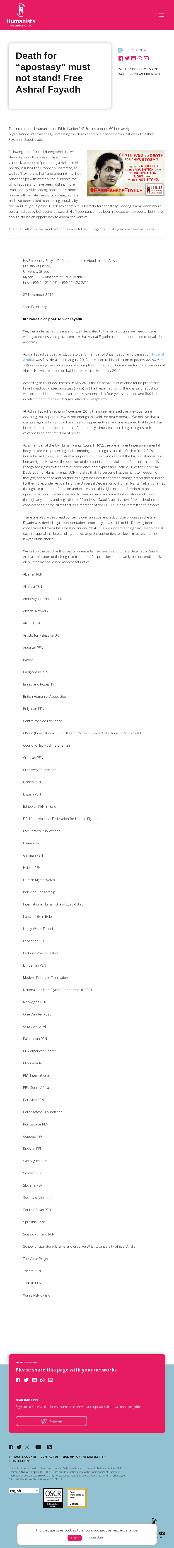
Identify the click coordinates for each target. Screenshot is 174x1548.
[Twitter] (19, 1446)
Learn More (96, 1537)
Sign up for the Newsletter (84, 1457)
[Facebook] (11, 1446)
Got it (74, 1538)
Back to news (137, 50)
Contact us (49, 1457)
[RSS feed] (49, 1446)
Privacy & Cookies (22, 1457)
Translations (19, 1461)
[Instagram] (27, 1446)
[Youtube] (38, 1446)
